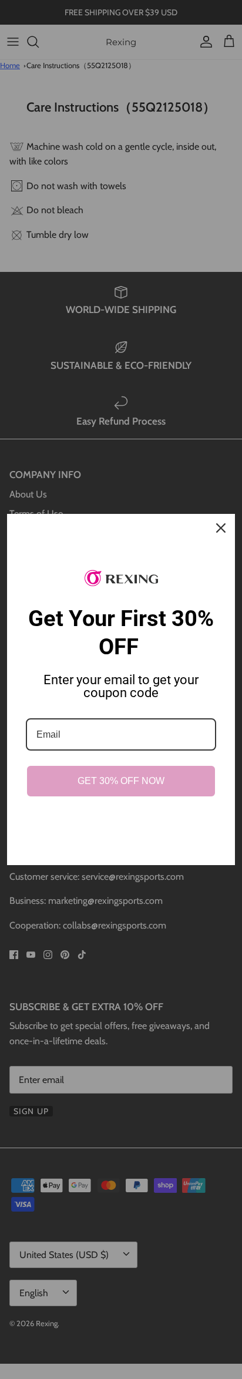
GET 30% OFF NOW (121, 781)
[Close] (221, 528)
